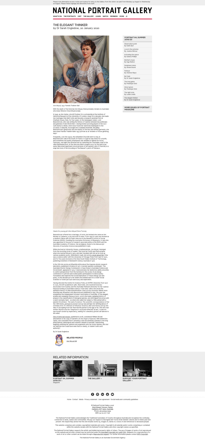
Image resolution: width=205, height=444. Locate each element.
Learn (98, 16)
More (122, 16)
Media (81, 399)
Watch (105, 16)
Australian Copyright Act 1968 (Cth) (113, 432)
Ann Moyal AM (72, 341)
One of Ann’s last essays (61, 317)
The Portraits (70, 16)
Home (69, 399)
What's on (57, 16)
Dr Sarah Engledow (68, 28)
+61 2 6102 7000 (105, 411)
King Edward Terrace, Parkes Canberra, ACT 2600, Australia (102, 408)
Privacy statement (90, 399)
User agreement (104, 399)
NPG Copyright (142, 434)
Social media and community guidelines (124, 399)
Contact (75, 399)
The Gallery (88, 16)
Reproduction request (101, 434)
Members (114, 16)
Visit (79, 16)
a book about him (98, 255)
